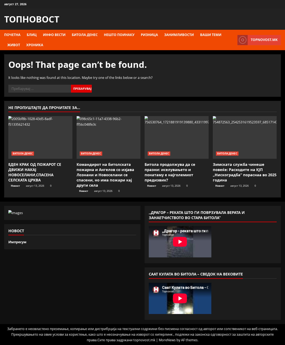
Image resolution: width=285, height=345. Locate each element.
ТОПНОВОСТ (31, 19)
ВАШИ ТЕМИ (210, 34)
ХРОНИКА (34, 45)
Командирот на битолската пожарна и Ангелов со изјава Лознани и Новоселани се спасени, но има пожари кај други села (105, 175)
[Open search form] (233, 40)
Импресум (17, 242)
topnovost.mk (264, 39)
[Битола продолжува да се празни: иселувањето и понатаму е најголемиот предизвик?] (177, 137)
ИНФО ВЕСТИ (54, 34)
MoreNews (167, 340)
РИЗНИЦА (149, 34)
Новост (15, 185)
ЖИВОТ (13, 45)
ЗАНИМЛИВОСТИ (179, 34)
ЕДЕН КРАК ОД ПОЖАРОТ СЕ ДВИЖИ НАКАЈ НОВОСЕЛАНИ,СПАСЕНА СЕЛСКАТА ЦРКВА (34, 172)
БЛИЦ (32, 34)
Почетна (12, 34)
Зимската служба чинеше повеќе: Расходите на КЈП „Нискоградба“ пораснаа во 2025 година (244, 172)
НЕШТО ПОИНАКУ (119, 34)
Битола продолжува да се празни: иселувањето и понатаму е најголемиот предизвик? (170, 172)
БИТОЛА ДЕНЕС (85, 34)
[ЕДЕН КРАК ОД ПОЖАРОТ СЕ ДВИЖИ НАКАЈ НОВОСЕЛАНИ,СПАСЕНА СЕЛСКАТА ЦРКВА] (40, 137)
